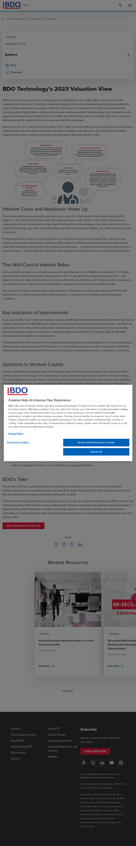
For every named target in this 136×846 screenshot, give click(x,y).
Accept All (96, 452)
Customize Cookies (18, 442)
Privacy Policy (15, 433)
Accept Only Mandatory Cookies (96, 442)
